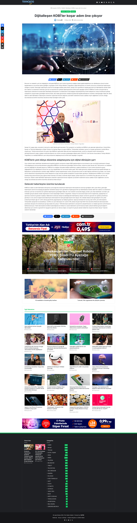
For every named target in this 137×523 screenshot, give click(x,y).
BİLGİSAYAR (51, 463)
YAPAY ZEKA (51, 491)
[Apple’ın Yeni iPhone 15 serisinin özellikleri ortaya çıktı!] (35, 400)
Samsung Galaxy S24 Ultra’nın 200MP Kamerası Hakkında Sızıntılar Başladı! (79, 388)
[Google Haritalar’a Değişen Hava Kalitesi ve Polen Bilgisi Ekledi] (57, 379)
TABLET (50, 465)
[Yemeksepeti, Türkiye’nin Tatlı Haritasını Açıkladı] (57, 400)
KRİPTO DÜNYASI (52, 496)
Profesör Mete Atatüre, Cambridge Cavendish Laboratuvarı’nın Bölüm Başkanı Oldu (101, 328)
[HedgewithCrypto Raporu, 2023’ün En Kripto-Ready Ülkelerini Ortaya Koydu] (80, 400)
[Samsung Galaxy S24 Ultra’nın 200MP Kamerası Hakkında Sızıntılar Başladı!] (80, 379)
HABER (49, 445)
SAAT (49, 481)
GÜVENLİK (50, 488)
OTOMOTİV (51, 486)
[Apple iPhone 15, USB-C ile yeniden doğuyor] (80, 359)
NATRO (82, 515)
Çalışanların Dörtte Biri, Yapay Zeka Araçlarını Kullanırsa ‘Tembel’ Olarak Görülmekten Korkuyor (34, 388)
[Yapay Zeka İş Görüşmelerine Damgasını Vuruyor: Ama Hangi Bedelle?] (102, 359)
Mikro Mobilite (51, 504)
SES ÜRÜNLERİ (52, 470)
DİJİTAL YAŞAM (61, 8)
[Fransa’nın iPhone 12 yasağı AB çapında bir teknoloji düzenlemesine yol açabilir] (57, 339)
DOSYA (49, 483)
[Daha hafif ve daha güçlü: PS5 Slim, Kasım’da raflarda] (57, 319)
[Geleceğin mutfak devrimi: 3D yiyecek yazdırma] (80, 339)
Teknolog (59, 20)
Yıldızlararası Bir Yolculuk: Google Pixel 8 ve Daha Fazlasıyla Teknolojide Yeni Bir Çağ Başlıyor (34, 348)
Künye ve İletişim (62, 517)
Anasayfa (54, 8)
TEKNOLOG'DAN (52, 499)
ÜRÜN (49, 455)
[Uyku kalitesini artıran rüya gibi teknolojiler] (35, 319)
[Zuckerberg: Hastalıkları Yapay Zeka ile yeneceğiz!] (35, 359)
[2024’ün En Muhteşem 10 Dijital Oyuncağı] (57, 359)
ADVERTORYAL (51, 501)
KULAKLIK (50, 476)
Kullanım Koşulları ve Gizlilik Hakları (76, 517)
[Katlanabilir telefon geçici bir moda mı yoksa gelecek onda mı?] (102, 339)
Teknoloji (50, 450)
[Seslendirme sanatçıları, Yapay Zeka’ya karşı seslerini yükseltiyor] (80, 319)
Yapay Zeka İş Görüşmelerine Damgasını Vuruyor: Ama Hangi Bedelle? (100, 368)
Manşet (73, 11)
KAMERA (50, 473)
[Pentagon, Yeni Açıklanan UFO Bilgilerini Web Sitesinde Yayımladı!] (102, 379)
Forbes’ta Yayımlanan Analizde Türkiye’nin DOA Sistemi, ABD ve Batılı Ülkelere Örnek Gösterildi (28, 456)
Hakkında (54, 517)
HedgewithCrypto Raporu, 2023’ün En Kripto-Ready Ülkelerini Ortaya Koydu (79, 408)
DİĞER (49, 457)
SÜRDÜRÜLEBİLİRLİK (53, 506)
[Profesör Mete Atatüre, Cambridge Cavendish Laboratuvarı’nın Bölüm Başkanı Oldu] (102, 319)
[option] (68, 254)
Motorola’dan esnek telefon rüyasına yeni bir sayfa (68, 255)
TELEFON (50, 460)
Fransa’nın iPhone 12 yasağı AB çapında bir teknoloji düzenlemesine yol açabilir (57, 348)
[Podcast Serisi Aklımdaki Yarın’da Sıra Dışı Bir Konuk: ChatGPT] (102, 400)
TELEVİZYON (51, 468)
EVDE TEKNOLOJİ (52, 478)
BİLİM (49, 493)
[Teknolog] (28, 2)
